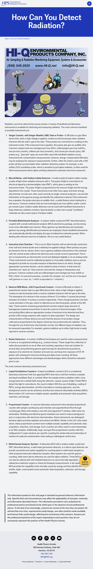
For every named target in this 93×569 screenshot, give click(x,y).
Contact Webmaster (50, 562)
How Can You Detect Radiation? (20, 38)
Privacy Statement (27, 562)
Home (7, 38)
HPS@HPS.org (46, 557)
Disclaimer (38, 562)
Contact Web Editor (65, 562)
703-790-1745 (46, 554)
